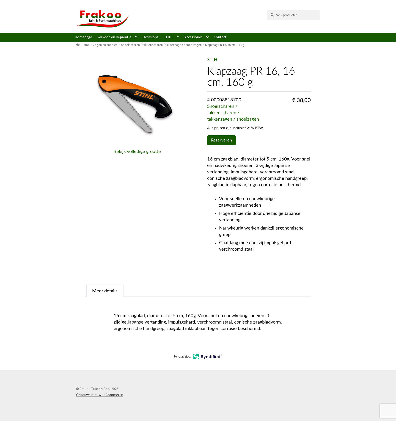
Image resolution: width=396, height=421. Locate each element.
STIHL (168, 37)
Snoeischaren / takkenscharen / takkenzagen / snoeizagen (161, 45)
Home (86, 45)
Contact (220, 37)
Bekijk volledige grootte (137, 151)
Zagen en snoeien (105, 45)
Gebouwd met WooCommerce (99, 394)
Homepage (83, 37)
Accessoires (193, 37)
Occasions (150, 37)
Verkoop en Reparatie (114, 37)
